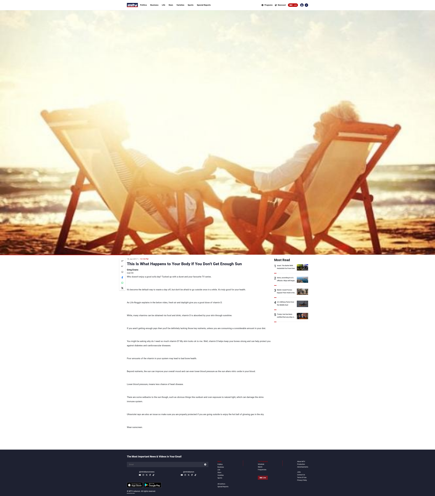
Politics (143, 5)
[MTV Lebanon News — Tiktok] (153, 475)
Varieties (180, 5)
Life (163, 5)
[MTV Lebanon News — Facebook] (150, 475)
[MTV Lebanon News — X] (146, 475)
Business (154, 5)
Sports (190, 5)
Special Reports (204, 5)
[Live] (263, 472)
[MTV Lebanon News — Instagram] (143, 475)
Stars (171, 5)
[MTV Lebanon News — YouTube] (140, 475)
